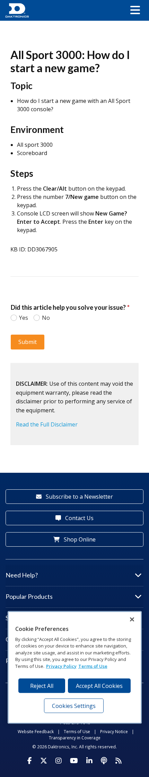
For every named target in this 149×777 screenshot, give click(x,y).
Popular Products (29, 596)
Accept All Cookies (99, 685)
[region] (75, 667)
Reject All (41, 685)
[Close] (132, 619)
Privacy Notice (114, 732)
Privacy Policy (61, 666)
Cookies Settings (74, 705)
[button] (135, 10)
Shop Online (79, 539)
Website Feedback (36, 732)
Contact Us (79, 518)
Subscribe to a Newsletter (78, 496)
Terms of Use (77, 732)
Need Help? (22, 575)
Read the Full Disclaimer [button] (47, 424)
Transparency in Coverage (74, 738)
